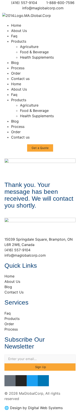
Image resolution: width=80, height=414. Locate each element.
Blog (15, 62)
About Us (19, 30)
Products (18, 41)
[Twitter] (32, 380)
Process (17, 68)
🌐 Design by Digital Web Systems (33, 408)
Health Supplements (37, 57)
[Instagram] (21, 380)
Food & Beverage (34, 52)
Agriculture (29, 46)
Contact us (20, 78)
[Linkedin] (43, 380)
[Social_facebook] (10, 380)
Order (16, 73)
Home (16, 25)
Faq (14, 36)
